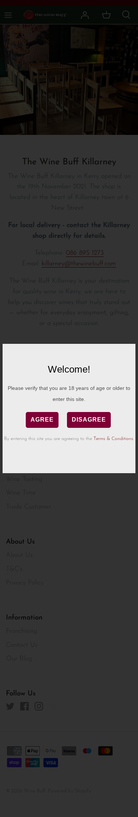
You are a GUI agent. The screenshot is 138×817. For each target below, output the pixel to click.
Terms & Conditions (113, 438)
